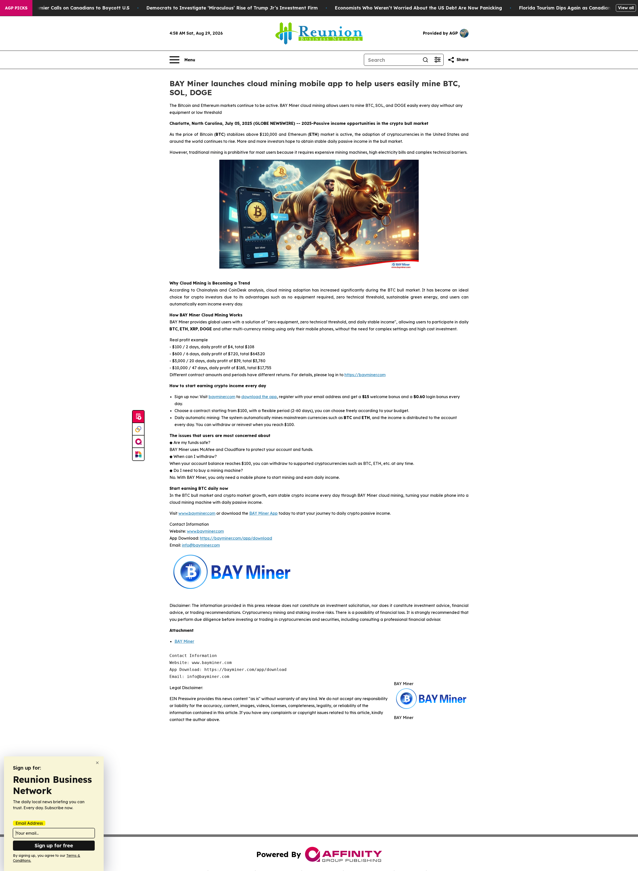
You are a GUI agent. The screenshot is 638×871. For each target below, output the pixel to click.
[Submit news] (138, 417)
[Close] (97, 762)
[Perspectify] (138, 429)
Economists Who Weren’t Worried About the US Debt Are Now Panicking (418, 8)
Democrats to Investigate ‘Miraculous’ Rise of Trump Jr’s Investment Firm (232, 8)
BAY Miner (184, 641)
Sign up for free (54, 845)
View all (626, 7)
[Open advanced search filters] (437, 60)
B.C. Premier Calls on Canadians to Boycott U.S (75, 8)
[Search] (425, 60)
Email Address (29, 823)
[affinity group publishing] (138, 442)
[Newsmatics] (138, 454)
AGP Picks (16, 7)
